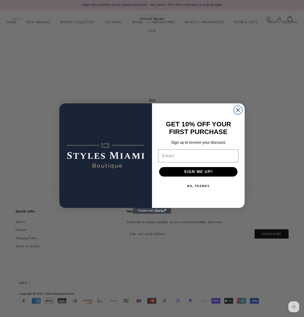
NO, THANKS (198, 186)
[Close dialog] (238, 110)
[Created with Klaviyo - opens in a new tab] (152, 211)
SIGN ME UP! (198, 172)
